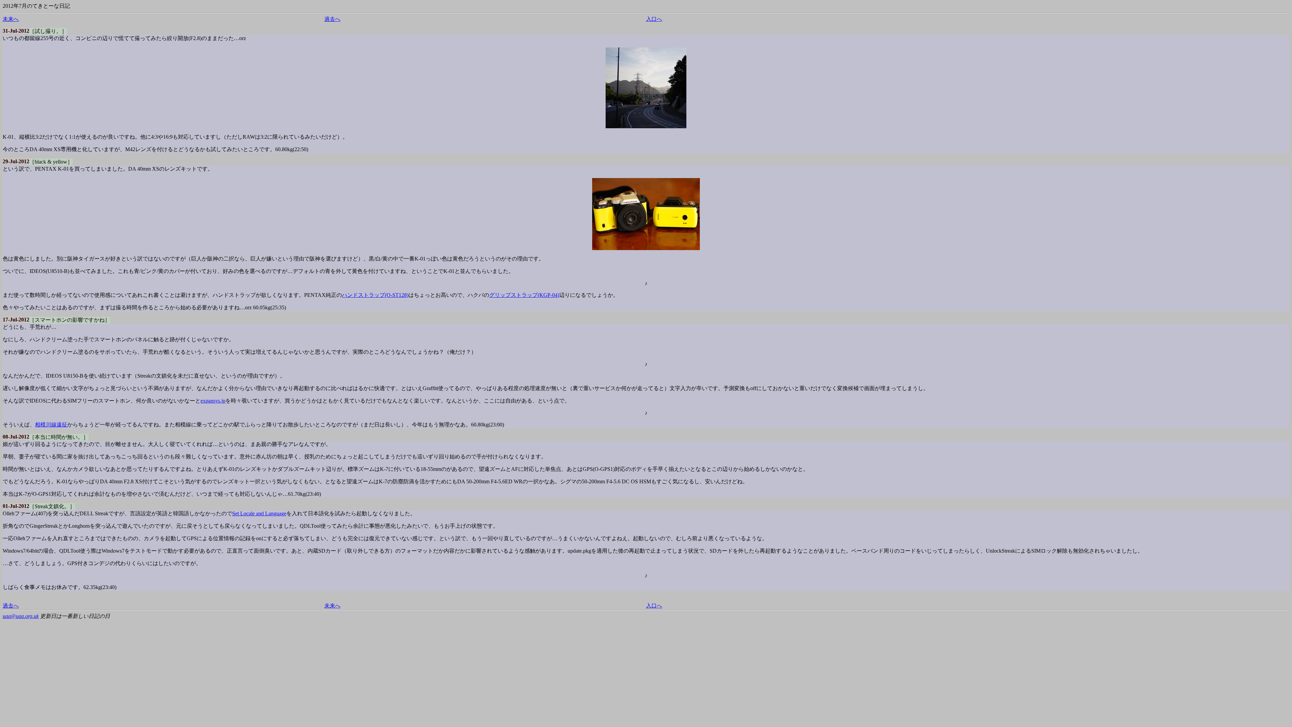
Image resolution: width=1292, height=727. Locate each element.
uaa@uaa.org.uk (21, 616)
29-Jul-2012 (16, 161)
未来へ (11, 19)
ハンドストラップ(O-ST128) (375, 295)
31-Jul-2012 (16, 31)
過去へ (332, 19)
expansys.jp (213, 401)
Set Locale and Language (259, 513)
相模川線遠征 (51, 424)
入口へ (654, 19)
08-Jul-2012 (16, 437)
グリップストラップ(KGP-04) (524, 295)
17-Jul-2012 (16, 319)
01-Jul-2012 (16, 506)
